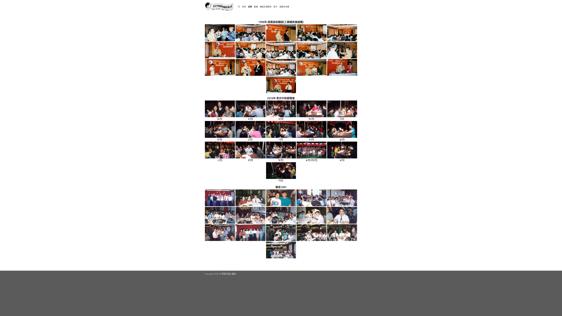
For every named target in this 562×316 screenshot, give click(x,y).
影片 (275, 6)
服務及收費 (284, 6)
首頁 (244, 6)
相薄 (250, 6)
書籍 (256, 6)
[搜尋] (239, 6)
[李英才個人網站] (218, 6)
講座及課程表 (266, 6)
